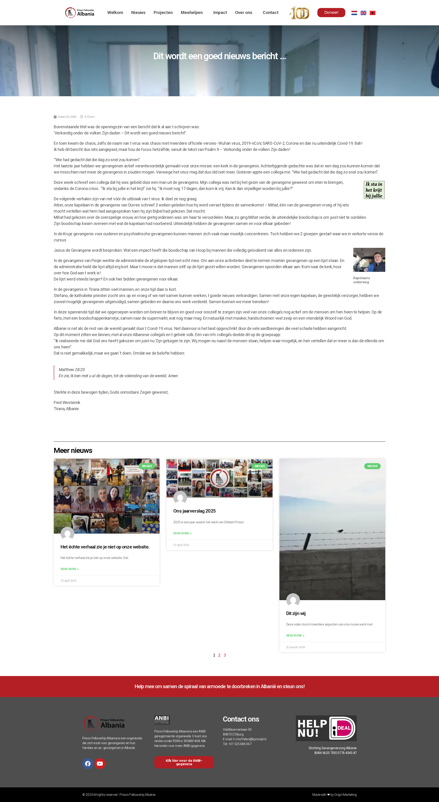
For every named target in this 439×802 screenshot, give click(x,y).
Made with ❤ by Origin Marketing (334, 795)
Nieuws (138, 12)
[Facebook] (87, 763)
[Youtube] (99, 763)
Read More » (70, 569)
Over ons (243, 12)
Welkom (115, 12)
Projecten (163, 12)
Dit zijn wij (296, 613)
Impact (220, 12)
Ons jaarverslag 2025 (194, 511)
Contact (270, 12)
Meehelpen (192, 12)
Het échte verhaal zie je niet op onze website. (105, 547)
